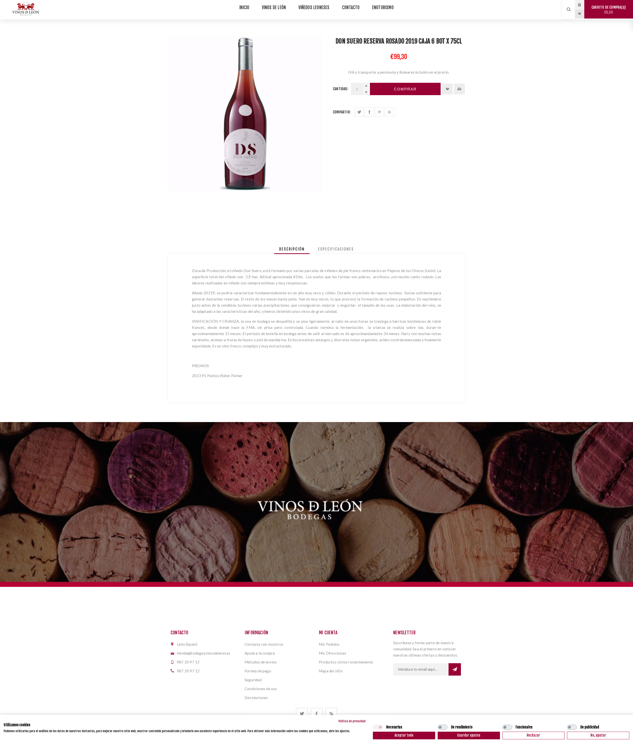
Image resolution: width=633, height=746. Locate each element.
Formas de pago (258, 671)
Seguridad (253, 680)
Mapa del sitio (331, 671)
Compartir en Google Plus (389, 112)
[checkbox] (378, 727)
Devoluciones (256, 697)
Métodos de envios (261, 662)
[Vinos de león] (316, 504)
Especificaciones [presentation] (336, 249)
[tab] (292, 249)
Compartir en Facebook (369, 112)
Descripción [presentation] (292, 249)
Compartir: (342, 112)
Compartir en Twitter (359, 112)
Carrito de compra (607, 10)
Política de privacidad (352, 721)
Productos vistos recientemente (346, 662)
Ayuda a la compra (260, 653)
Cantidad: (340, 88)
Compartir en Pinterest (379, 112)
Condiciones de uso (261, 688)
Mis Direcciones (332, 653)
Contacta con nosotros (264, 644)
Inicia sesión (583, 4)
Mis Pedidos (329, 644)
